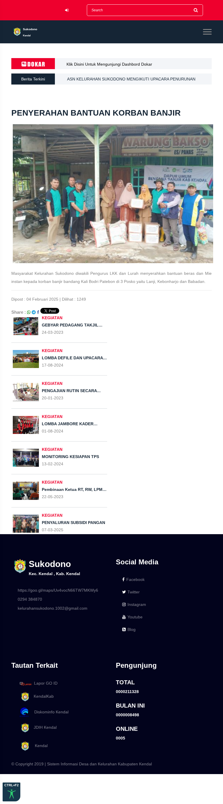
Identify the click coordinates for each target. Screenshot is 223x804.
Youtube (135, 617)
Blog (131, 629)
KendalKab (42, 696)
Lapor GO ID (45, 683)
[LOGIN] (66, 10)
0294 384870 (30, 599)
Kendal (39, 745)
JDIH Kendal (43, 727)
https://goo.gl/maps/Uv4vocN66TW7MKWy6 (58, 590)
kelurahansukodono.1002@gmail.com (52, 608)
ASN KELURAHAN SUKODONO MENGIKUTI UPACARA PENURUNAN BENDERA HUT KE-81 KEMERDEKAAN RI (131, 81)
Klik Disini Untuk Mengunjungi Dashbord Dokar (109, 64)
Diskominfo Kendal (50, 712)
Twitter (133, 592)
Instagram (136, 604)
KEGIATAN (52, 318)
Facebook (135, 579)
